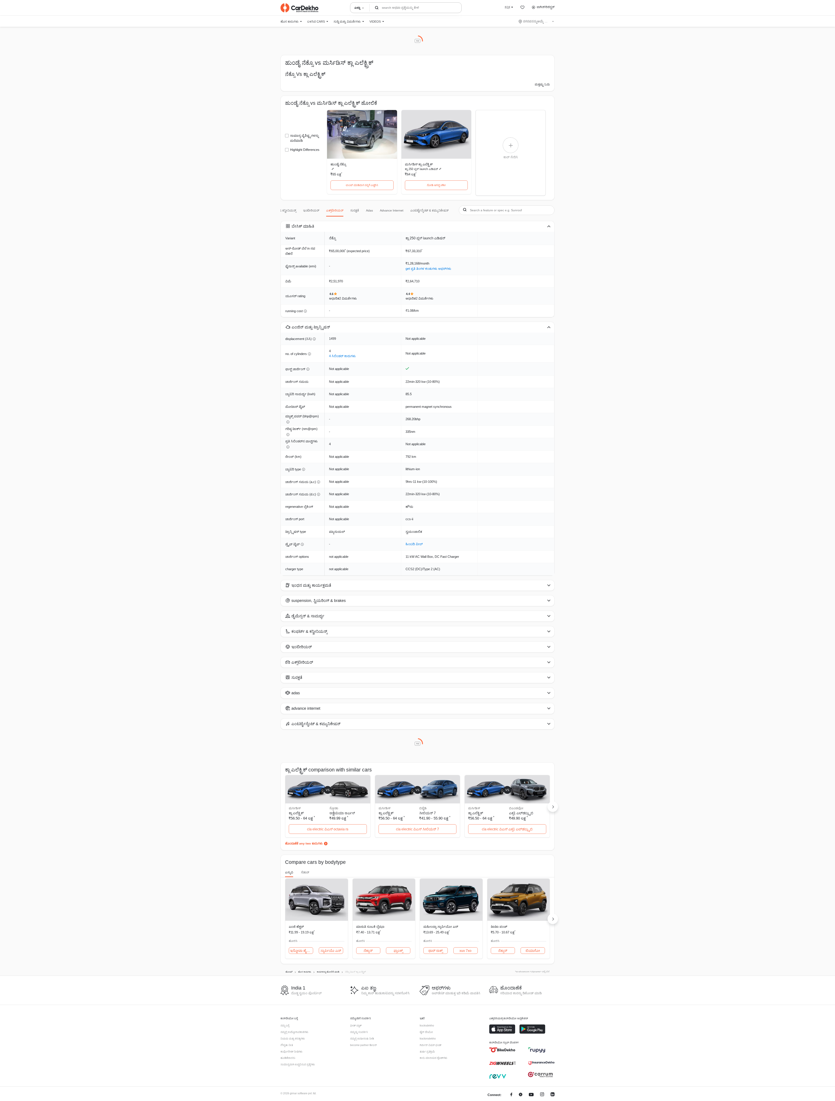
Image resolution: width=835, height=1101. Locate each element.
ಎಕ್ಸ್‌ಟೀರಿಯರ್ (334, 210)
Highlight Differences (304, 150)
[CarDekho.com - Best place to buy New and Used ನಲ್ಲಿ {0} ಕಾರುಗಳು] (299, 7)
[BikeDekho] (502, 1049)
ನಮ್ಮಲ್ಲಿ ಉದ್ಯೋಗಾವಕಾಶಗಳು (294, 1032)
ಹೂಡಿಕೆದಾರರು (288, 1057)
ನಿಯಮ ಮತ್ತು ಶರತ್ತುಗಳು (293, 1038)
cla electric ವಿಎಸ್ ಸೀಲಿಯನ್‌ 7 (417, 829)
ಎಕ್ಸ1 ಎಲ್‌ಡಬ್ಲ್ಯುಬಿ (521, 813)
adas (369, 210)
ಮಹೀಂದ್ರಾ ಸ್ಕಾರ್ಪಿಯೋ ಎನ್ (440, 926)
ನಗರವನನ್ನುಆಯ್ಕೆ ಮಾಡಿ (536, 21)
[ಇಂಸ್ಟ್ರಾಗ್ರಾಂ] (542, 1095)
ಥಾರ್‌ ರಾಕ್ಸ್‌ (435, 951)
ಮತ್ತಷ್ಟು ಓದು (542, 84)
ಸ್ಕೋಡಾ (333, 808)
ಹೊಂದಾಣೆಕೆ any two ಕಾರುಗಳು (304, 843)
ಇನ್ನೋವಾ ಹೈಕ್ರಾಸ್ (301, 951)
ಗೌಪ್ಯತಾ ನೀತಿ (287, 1045)
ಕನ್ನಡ (507, 6)
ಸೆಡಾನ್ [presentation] (305, 872)
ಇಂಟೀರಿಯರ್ (311, 210)
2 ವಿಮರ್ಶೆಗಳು (348, 298)
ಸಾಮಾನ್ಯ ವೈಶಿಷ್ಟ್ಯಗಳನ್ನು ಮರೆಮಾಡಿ (304, 138)
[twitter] (520, 1095)
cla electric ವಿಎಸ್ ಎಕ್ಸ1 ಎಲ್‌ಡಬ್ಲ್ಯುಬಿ (507, 829)
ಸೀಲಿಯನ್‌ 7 (427, 813)
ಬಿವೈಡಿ (423, 808)
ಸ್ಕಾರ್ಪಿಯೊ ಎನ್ (331, 951)
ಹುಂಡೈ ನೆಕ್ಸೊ (338, 164)
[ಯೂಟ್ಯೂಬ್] (531, 1095)
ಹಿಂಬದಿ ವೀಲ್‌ (414, 544)
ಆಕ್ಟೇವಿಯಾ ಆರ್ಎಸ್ (342, 813)
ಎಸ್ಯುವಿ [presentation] (289, 872)
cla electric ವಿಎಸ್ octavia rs (327, 829)
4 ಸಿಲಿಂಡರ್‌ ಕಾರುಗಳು (342, 356)
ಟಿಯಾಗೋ (533, 951)
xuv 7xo (465, 951)
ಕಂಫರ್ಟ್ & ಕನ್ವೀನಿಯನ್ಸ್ (282, 210)
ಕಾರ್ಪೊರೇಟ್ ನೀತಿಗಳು (291, 1051)
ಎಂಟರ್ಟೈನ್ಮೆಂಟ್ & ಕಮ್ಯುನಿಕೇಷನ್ (429, 210)
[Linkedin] (552, 1095)
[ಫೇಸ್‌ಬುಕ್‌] (511, 1095)
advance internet (391, 210)
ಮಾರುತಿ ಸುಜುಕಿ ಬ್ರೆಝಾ (370, 926)
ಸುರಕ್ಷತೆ (354, 210)
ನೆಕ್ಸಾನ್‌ (368, 951)
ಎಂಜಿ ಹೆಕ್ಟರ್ (296, 926)
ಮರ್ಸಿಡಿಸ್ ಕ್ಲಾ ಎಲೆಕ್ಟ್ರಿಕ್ (419, 164)
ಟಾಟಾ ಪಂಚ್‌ (499, 926)
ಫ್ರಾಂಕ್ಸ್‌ (398, 951)
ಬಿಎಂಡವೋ (516, 808)
